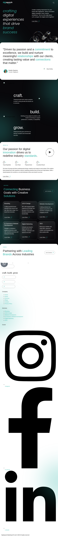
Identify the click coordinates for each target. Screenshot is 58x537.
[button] (50, 152)
